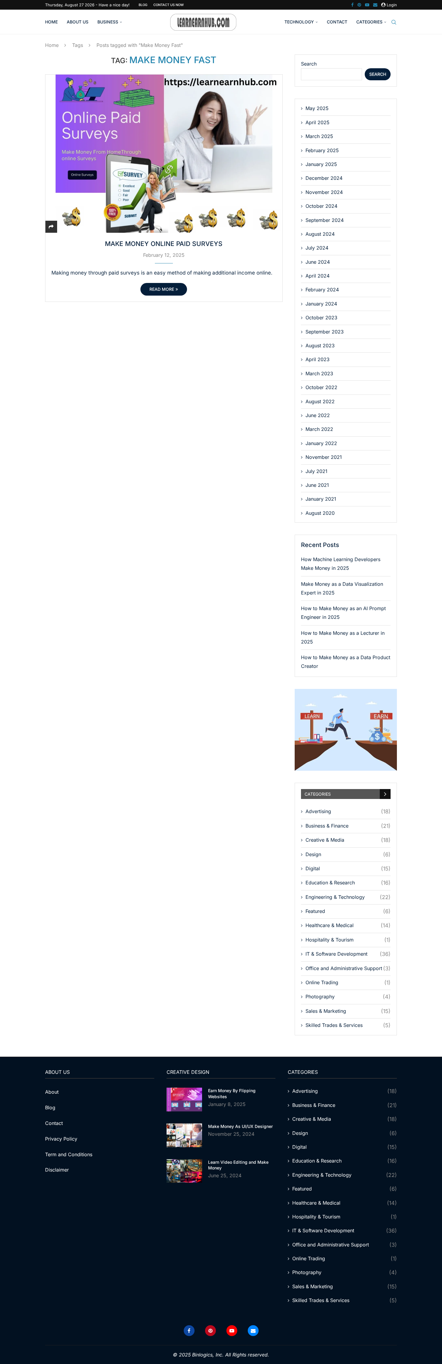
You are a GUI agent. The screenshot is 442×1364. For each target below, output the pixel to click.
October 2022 (321, 387)
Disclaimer (57, 1170)
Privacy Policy (61, 1139)
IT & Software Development (348, 954)
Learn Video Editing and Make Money (238, 1165)
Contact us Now (168, 5)
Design (348, 854)
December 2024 (323, 178)
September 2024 (324, 220)
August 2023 (320, 346)
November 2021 (323, 457)
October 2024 (321, 206)
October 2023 (321, 318)
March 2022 (319, 429)
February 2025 (322, 150)
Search (309, 64)
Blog (143, 5)
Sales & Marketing (348, 1011)
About (52, 1092)
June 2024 (317, 262)
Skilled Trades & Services (348, 1025)
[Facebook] (352, 5)
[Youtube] (367, 5)
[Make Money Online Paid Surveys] (164, 153)
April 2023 (317, 359)
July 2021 (316, 471)
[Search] (394, 22)
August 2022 (320, 401)
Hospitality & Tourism (348, 940)
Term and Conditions (68, 1154)
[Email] (375, 5)
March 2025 (319, 136)
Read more (161, 289)
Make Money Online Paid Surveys (164, 243)
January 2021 (320, 499)
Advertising (348, 811)
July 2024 (316, 248)
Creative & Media (348, 840)
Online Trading (348, 982)
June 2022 (317, 415)
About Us (77, 21)
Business (107, 21)
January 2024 (321, 304)
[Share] (51, 227)
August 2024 (320, 234)
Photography (348, 997)
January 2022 (321, 443)
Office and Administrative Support (348, 968)
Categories (369, 21)
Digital (348, 868)
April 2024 (317, 276)
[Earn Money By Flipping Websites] (184, 1099)
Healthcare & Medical (348, 925)
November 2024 (324, 192)
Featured (348, 911)
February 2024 (322, 290)
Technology (299, 21)
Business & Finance (348, 826)
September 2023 (324, 332)
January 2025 (321, 164)
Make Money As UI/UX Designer (240, 1126)
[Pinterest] (359, 5)
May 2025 (317, 108)
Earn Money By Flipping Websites (232, 1093)
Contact (337, 21)
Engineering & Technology (348, 897)
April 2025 (317, 122)
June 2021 (317, 485)
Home (51, 21)
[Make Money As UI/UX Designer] (184, 1135)
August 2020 (320, 513)
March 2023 (319, 373)
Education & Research (348, 883)
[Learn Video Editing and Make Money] (184, 1171)
